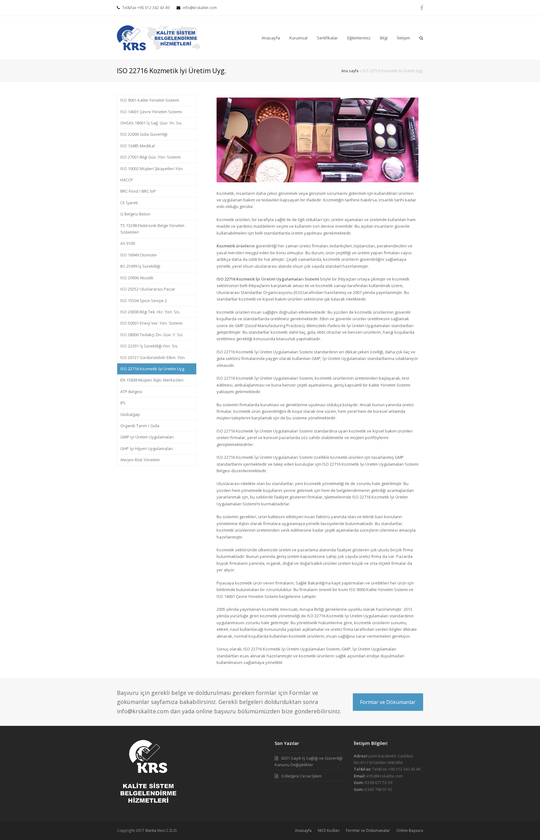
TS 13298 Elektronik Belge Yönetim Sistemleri (152, 229)
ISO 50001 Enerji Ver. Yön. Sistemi (151, 323)
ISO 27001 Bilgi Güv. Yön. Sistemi (150, 157)
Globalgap (130, 414)
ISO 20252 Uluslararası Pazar (147, 289)
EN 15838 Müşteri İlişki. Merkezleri (151, 380)
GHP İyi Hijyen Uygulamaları (146, 448)
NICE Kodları (329, 830)
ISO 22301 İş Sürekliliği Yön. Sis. (149, 346)
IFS (123, 403)
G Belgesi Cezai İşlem (301, 776)
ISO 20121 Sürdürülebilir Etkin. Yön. (153, 357)
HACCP (126, 180)
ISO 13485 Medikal (137, 146)
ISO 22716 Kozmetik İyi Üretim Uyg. (152, 369)
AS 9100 (127, 243)
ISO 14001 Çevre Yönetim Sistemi (151, 111)
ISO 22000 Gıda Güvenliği (144, 134)
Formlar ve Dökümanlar (388, 702)
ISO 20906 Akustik (136, 278)
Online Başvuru (409, 830)
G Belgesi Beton (135, 214)
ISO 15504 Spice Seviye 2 (143, 300)
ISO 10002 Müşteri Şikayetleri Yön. (151, 168)
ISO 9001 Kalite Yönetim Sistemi (149, 100)
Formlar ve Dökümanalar (368, 830)
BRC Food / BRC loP (138, 191)
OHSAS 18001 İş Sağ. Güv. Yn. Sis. (151, 123)
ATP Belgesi (131, 391)
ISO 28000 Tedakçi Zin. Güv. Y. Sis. (151, 334)
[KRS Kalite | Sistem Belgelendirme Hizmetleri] (158, 37)
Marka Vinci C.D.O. (161, 830)
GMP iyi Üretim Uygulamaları (147, 437)
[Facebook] (421, 8)
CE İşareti (129, 202)
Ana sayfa (349, 70)
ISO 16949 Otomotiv (138, 255)
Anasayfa (303, 830)
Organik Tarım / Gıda (139, 425)
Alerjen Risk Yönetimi (140, 460)
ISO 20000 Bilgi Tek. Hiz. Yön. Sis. (150, 312)
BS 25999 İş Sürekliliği (140, 266)
